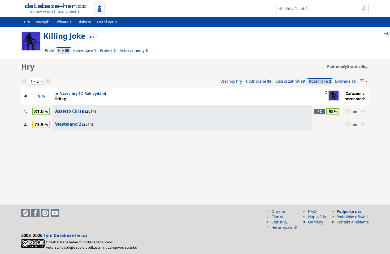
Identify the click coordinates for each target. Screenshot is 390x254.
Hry (27, 21)
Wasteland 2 (68, 124)
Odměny (315, 222)
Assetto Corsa (69, 111)
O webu (278, 211)
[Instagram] (45, 213)
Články (277, 216)
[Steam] (25, 213)
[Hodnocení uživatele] (331, 96)
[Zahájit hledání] (364, 8)
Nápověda (317, 216)
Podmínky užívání (352, 216)
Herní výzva (107, 21)
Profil (49, 50)
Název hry (68, 93)
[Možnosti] (363, 81)
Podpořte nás (349, 211)
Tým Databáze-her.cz (65, 235)
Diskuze (84, 21)
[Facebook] (35, 213)
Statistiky (279, 222)
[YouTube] (55, 213)
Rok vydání (94, 93)
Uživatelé (63, 21)
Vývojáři (43, 21)
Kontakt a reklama (353, 222)
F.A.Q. (313, 211)
